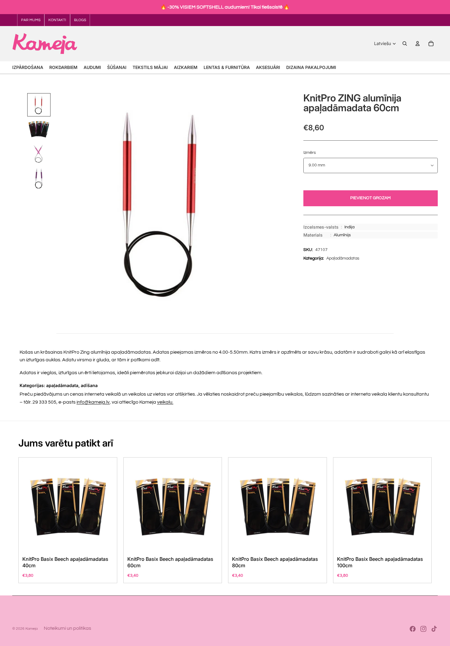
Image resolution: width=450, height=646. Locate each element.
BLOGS (80, 20)
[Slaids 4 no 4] (39, 178)
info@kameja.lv (93, 402)
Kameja (31, 629)
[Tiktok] (434, 629)
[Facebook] (412, 629)
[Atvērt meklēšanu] (404, 43)
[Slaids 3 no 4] (39, 154)
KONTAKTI (57, 20)
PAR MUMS (30, 20)
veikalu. (165, 402)
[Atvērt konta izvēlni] (417, 43)
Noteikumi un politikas (67, 628)
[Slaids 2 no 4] (39, 129)
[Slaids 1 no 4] (39, 105)
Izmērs (309, 152)
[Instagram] (423, 629)
